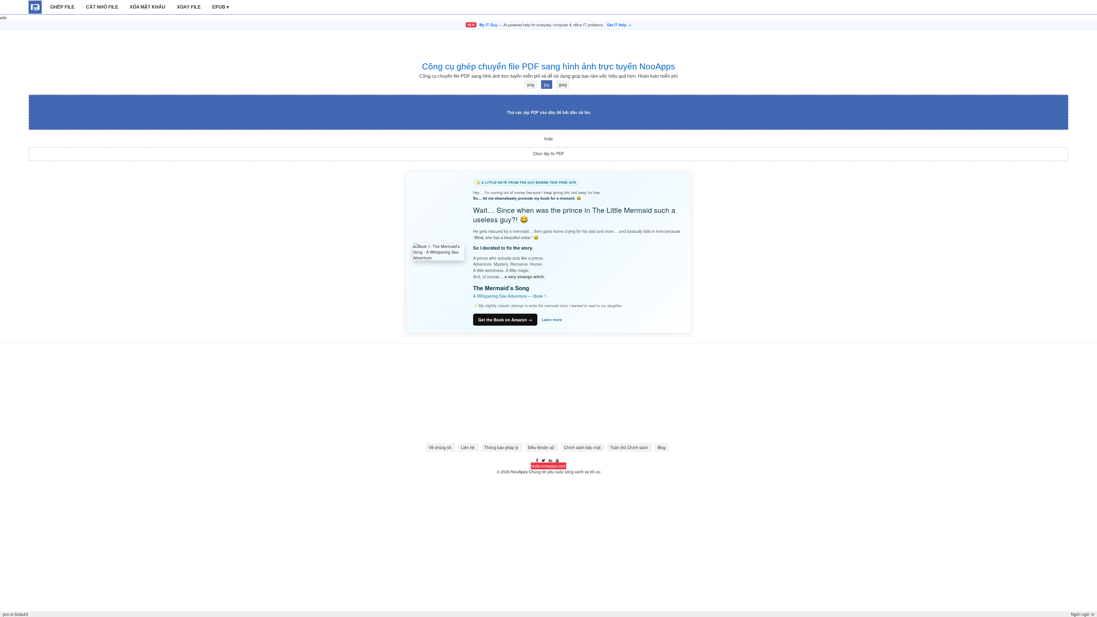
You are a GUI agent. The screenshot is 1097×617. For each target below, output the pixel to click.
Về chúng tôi (441, 447)
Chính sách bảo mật (583, 447)
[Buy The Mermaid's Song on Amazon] (439, 252)
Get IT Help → (619, 24)
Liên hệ (468, 447)
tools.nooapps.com (548, 466)
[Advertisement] (548, 42)
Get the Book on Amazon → (505, 319)
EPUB (220, 7)
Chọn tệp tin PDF (548, 153)
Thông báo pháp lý (501, 447)
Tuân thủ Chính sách (629, 447)
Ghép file (62, 7)
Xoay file (189, 7)
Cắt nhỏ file (102, 7)
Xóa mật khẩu (147, 7)
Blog (662, 447)
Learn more (552, 319)
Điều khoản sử (541, 447)
